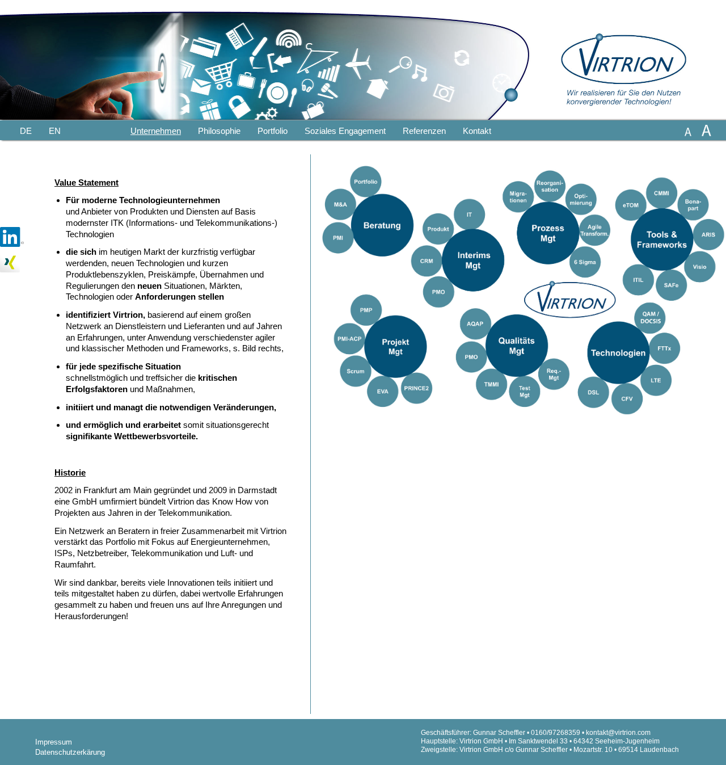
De (26, 131)
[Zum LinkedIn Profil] (12, 247)
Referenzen (424, 131)
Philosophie (219, 131)
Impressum (53, 742)
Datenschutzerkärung (70, 752)
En (55, 131)
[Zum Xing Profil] (10, 273)
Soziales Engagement (345, 131)
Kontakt (477, 131)
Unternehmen (155, 131)
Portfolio (273, 131)
